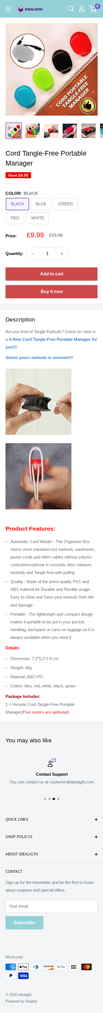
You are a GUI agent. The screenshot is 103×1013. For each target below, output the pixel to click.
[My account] (82, 9)
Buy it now (52, 291)
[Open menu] (8, 9)
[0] (93, 9)
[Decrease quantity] (32, 253)
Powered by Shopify (21, 1001)
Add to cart (51, 274)
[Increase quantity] (62, 253)
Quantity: (14, 253)
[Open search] (71, 9)
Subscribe (24, 922)
